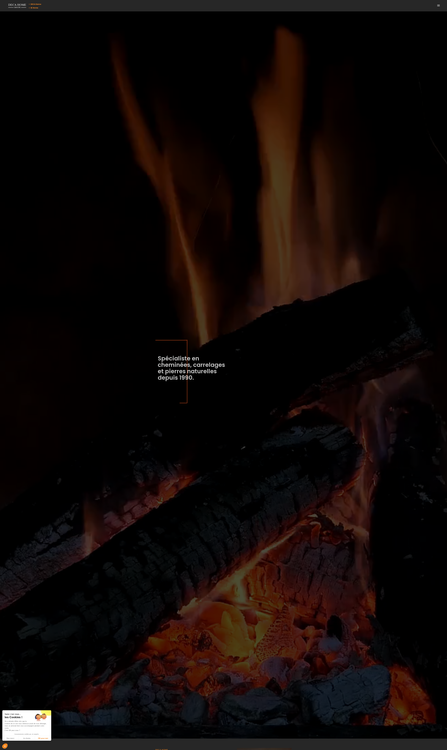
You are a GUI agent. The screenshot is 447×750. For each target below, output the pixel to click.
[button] (5, 746)
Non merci (10, 738)
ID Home (34, 8)
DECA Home (35, 4)
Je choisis (26, 738)
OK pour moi (43, 738)
